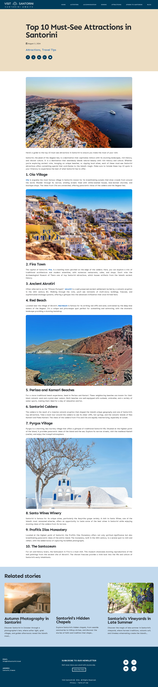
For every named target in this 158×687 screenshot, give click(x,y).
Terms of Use (83, 683)
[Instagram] (133, 662)
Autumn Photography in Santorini (26, 620)
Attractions (116, 4)
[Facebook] (126, 662)
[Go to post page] (27, 598)
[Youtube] (126, 668)
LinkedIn (39, 57)
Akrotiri (68, 289)
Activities (74, 4)
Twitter (33, 57)
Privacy (73, 683)
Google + (45, 57)
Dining (104, 4)
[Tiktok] (133, 668)
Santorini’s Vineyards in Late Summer (129, 620)
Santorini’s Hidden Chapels (73, 620)
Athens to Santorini (134, 4)
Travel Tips (49, 49)
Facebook (28, 57)
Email (50, 57)
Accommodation (89, 4)
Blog (149, 4)
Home (63, 4)
